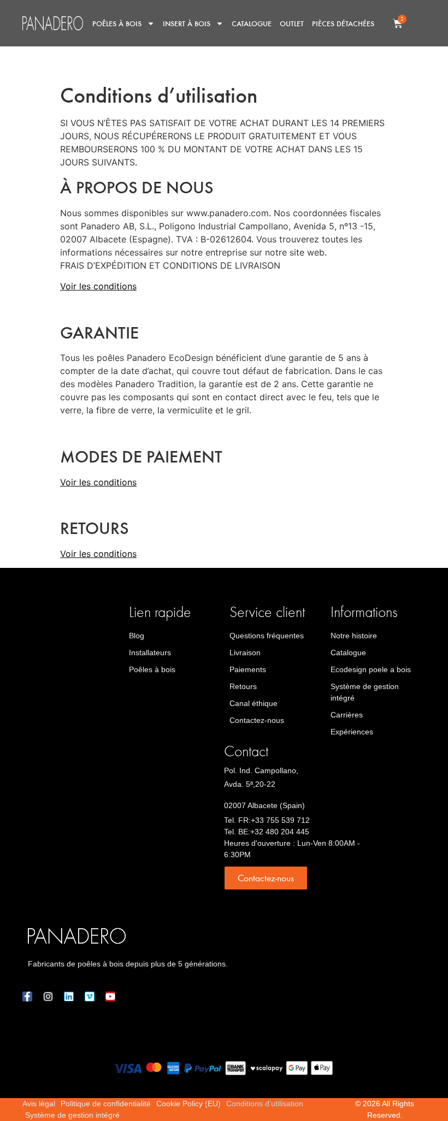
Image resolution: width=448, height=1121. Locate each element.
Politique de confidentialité (106, 1103)
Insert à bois (186, 23)
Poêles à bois (117, 23)
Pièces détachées (343, 23)
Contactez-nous (256, 720)
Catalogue (252, 23)
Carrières (347, 714)
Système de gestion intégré (365, 692)
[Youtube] (110, 996)
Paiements (247, 669)
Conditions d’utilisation (264, 1103)
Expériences (352, 731)
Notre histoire (354, 635)
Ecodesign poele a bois (371, 669)
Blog (136, 635)
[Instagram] (48, 996)
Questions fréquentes (266, 635)
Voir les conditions (98, 286)
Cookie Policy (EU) (188, 1103)
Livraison (245, 652)
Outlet (292, 23)
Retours (243, 686)
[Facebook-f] (27, 996)
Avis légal (38, 1103)
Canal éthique (253, 703)
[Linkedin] (69, 996)
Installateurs (150, 652)
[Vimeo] (90, 996)
